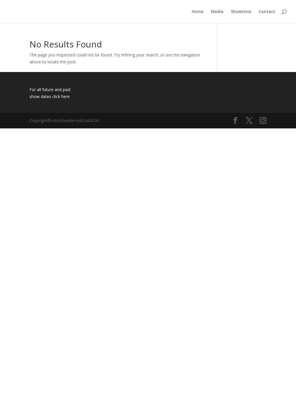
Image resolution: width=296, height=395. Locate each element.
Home (198, 12)
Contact (267, 12)
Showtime (241, 12)
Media (217, 12)
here (65, 96)
